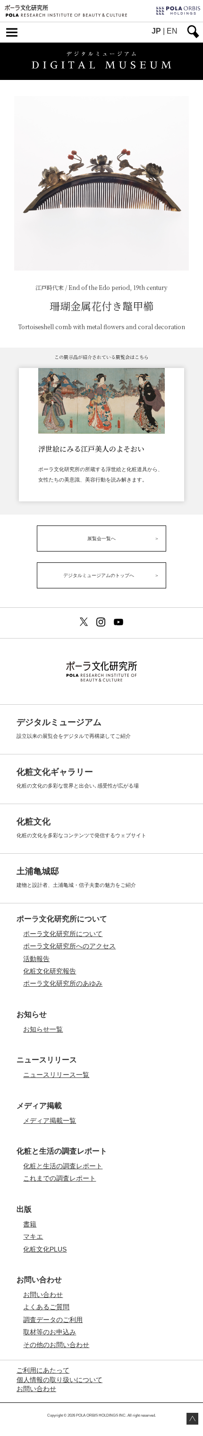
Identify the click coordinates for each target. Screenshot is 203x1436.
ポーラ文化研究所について (62, 933)
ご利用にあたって (43, 1370)
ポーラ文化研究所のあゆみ (62, 983)
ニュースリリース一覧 (56, 1074)
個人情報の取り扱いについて (59, 1379)
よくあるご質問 (46, 1307)
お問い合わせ (43, 1294)
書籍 (29, 1224)
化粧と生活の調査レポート (62, 1166)
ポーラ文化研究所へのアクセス (69, 946)
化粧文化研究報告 (49, 971)
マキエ (33, 1236)
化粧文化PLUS (45, 1249)
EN (172, 31)
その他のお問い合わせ (56, 1344)
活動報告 (36, 959)
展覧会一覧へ (101, 538)
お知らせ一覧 (43, 1029)
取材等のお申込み (49, 1332)
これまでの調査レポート (59, 1178)
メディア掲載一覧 (49, 1120)
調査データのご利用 (53, 1319)
